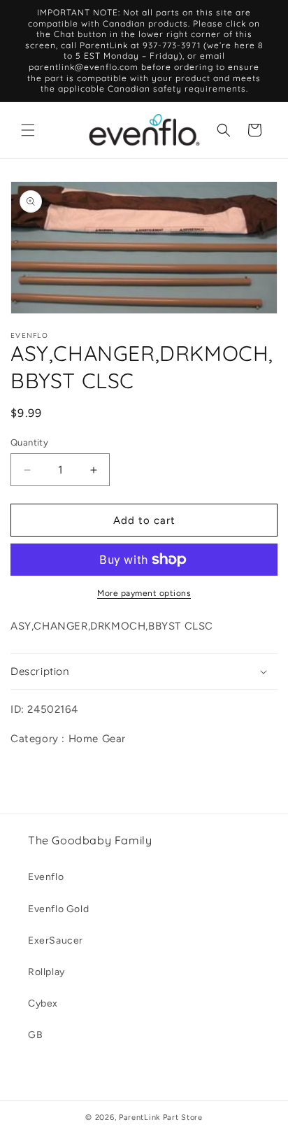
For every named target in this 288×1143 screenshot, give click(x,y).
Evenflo (46, 877)
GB (35, 1035)
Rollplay (46, 972)
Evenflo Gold (58, 909)
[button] (28, 130)
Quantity (29, 442)
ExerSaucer (55, 940)
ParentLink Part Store (161, 1117)
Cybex (43, 1003)
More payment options (144, 593)
